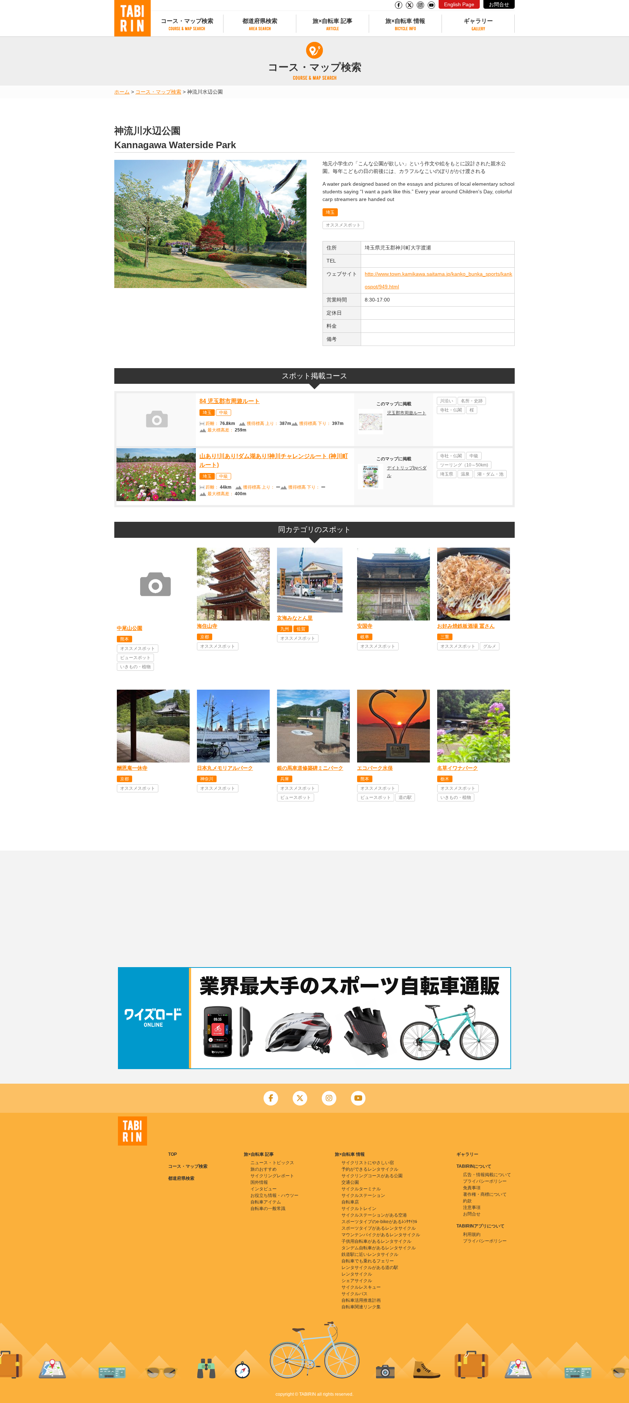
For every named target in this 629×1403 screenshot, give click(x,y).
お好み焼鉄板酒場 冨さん (466, 626)
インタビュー (263, 1188)
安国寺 (364, 626)
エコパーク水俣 (375, 768)
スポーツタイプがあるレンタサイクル (378, 1228)
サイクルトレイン (358, 1208)
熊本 (124, 639)
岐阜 (364, 636)
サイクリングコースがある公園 (372, 1175)
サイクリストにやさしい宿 (367, 1162)
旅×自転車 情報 (405, 21)
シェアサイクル (356, 1280)
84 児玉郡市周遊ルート (229, 401)
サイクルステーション (363, 1195)
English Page (459, 4)
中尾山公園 (129, 628)
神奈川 (206, 778)
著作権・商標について (485, 1194)
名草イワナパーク (457, 768)
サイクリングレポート (272, 1175)
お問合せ (499, 4)
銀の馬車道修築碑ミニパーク (310, 768)
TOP (172, 1154)
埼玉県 (446, 474)
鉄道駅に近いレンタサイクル (369, 1254)
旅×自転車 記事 (332, 21)
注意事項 (471, 1207)
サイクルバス (354, 1293)
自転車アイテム (265, 1202)
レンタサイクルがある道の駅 (369, 1267)
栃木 (444, 778)
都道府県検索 (259, 21)
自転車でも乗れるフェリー (367, 1261)
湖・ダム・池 (490, 474)
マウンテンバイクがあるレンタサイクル (380, 1234)
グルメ (489, 646)
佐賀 (301, 628)
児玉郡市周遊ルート (406, 412)
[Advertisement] (314, 909)
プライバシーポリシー (485, 1181)
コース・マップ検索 (187, 21)
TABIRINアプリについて (480, 1226)
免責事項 (471, 1187)
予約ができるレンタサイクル (369, 1169)
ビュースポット (135, 657)
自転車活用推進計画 (361, 1300)
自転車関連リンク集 (361, 1306)
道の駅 (405, 797)
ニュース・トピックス (272, 1162)
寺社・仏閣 (451, 410)
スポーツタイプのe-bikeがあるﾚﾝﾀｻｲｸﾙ (379, 1221)
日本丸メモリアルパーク (225, 768)
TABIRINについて (473, 1166)
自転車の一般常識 (267, 1208)
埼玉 (330, 212)
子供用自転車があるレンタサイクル (376, 1241)
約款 (467, 1200)
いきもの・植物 (135, 666)
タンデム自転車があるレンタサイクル (378, 1247)
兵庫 (284, 778)
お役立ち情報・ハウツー (274, 1195)
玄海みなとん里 (295, 618)
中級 (223, 412)
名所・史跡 (472, 400)
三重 (444, 636)
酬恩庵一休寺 (132, 768)
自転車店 (350, 1202)
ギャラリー (478, 21)
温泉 (465, 474)
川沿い (446, 400)
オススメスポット (343, 225)
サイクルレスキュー (361, 1287)
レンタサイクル (356, 1274)
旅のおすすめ (263, 1169)
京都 (204, 636)
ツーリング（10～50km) (464, 465)
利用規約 (471, 1234)
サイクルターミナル (361, 1188)
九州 (284, 628)
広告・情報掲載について (487, 1174)
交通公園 (350, 1182)
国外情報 (259, 1182)
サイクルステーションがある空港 (374, 1215)
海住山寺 (207, 626)
